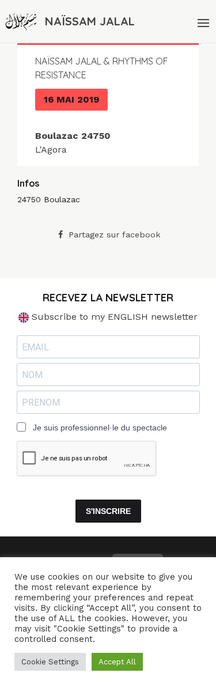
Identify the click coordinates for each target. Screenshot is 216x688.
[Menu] (202, 21)
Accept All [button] (117, 661)
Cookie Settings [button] (50, 661)
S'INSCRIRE (108, 511)
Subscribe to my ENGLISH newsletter (113, 316)
